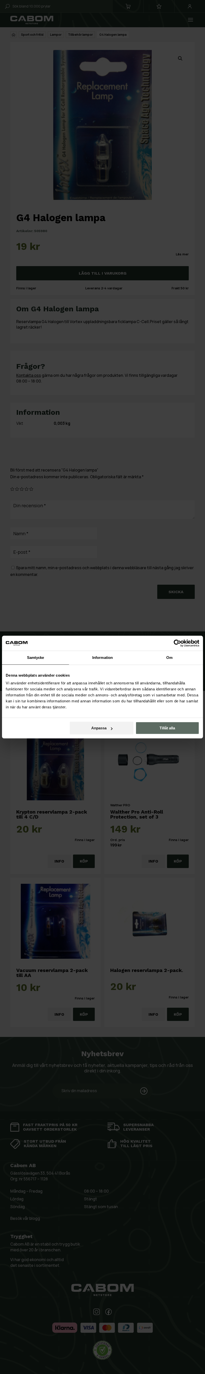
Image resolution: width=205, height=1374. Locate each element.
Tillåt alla (167, 728)
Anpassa (98, 728)
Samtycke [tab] (35, 657)
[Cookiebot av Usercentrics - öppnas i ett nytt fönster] (177, 643)
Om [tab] (169, 657)
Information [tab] (102, 657)
